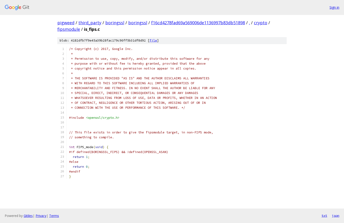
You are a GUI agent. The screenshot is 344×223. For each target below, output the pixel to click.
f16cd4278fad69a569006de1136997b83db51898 (198, 22)
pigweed (65, 22)
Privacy (41, 215)
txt (324, 215)
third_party (89, 22)
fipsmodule (68, 29)
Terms (54, 215)
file (153, 40)
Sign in (334, 7)
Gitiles (28, 215)
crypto (260, 22)
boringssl (114, 22)
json (335, 215)
